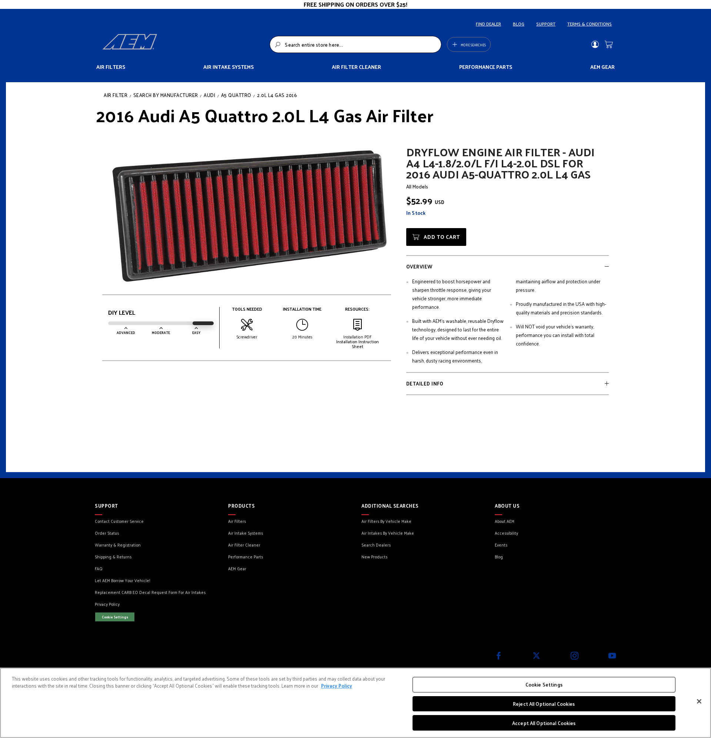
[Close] (699, 701)
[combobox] (355, 44)
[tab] (507, 266)
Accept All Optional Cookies (544, 722)
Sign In (595, 44)
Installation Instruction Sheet (357, 344)
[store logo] (184, 44)
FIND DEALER (488, 24)
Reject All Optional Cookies (544, 703)
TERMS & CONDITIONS (589, 24)
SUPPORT (545, 24)
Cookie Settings (115, 617)
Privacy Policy (336, 686)
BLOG (518, 24)
